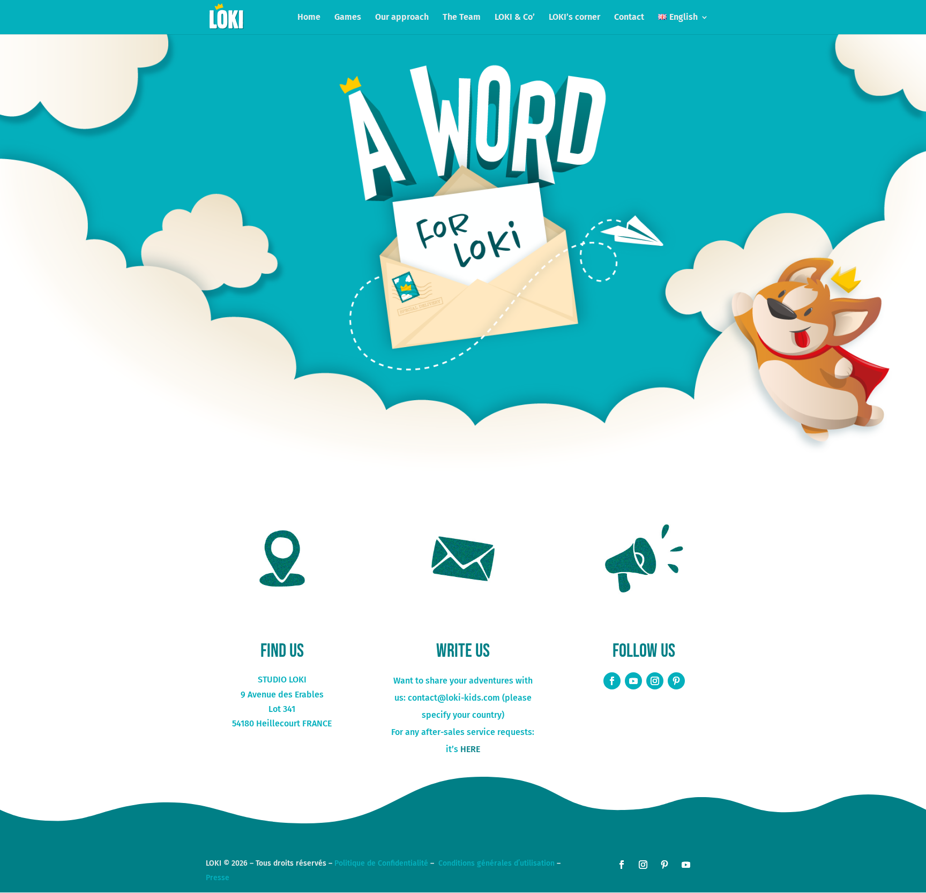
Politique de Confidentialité (381, 863)
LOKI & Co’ (515, 17)
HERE (470, 749)
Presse (217, 877)
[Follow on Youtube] (633, 680)
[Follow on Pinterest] (676, 680)
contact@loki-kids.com (454, 698)
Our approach (402, 17)
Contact (629, 17)
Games (347, 17)
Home (308, 17)
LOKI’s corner (574, 17)
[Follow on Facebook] (612, 680)
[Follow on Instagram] (654, 680)
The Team (462, 17)
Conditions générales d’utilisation (496, 863)
